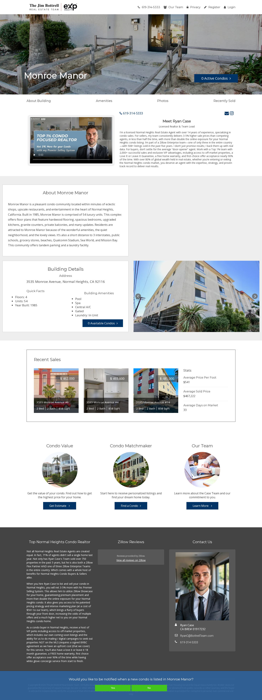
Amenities (104, 101)
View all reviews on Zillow (131, 560)
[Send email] (227, 113)
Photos (162, 101)
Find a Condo (129, 506)
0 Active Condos (214, 78)
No (149, 687)
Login (231, 7)
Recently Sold (224, 101)
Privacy (195, 7)
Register (214, 7)
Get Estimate (58, 506)
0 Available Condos (101, 323)
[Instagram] (232, 113)
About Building (39, 101)
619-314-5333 (151, 7)
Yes (113, 687)
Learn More (201, 506)
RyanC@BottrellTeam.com (197, 635)
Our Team (175, 7)
